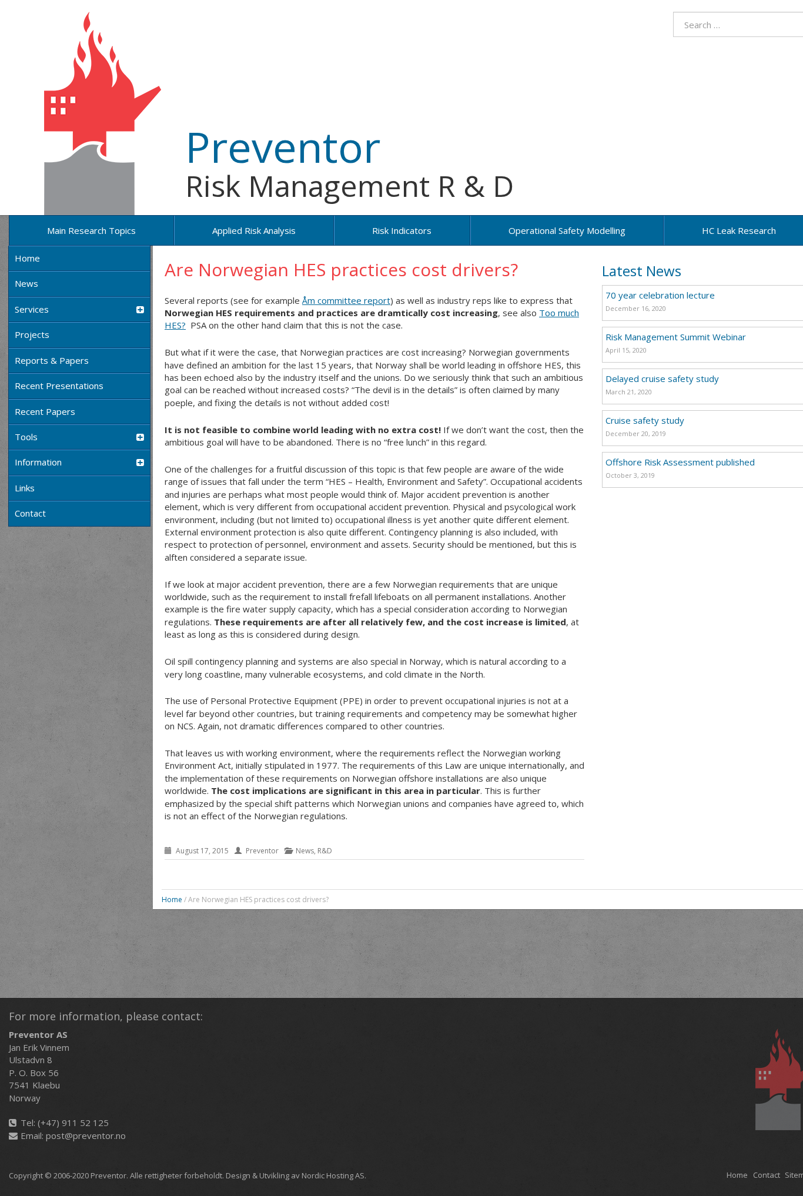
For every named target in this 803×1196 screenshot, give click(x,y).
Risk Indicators (401, 230)
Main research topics (91, 230)
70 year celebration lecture (660, 295)
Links (25, 488)
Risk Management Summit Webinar (675, 337)
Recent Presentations (59, 385)
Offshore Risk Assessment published (680, 462)
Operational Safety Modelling (566, 230)
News (26, 283)
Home (27, 258)
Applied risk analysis (254, 230)
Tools (26, 437)
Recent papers (45, 411)
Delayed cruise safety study (662, 378)
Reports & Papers (52, 360)
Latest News (641, 270)
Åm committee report (346, 300)
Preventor (282, 146)
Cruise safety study (644, 420)
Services (32, 309)
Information (38, 462)
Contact (30, 513)
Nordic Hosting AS (333, 1175)
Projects (32, 334)
